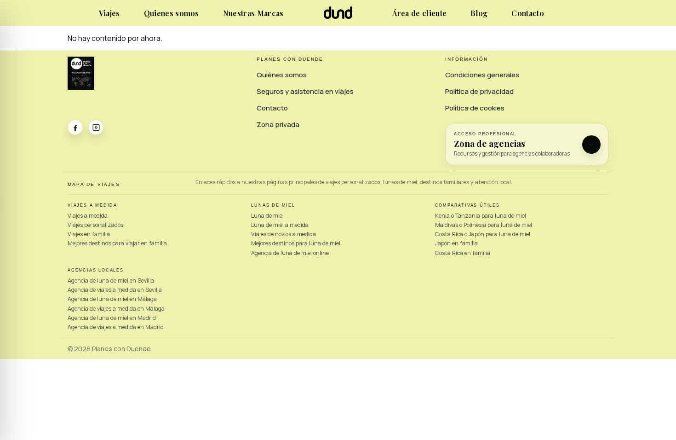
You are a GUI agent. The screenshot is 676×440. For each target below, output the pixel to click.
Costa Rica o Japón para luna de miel (482, 234)
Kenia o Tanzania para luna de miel (480, 216)
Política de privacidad (479, 91)
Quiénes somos (282, 75)
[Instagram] (95, 127)
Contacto (527, 13)
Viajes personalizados (95, 225)
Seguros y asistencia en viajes (305, 91)
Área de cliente (419, 13)
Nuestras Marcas (253, 13)
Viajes (109, 13)
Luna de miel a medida (280, 225)
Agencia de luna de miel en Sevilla (111, 280)
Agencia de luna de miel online (290, 253)
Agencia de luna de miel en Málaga (112, 299)
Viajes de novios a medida (283, 234)
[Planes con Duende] (338, 17)
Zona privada (278, 124)
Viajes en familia (89, 234)
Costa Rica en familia (462, 253)
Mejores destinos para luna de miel (295, 243)
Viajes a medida (88, 216)
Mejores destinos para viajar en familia (117, 243)
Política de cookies (474, 108)
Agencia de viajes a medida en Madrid (116, 327)
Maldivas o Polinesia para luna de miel (483, 225)
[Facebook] (75, 127)
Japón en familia (456, 243)
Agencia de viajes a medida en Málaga (116, 309)
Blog (478, 13)
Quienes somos (171, 13)
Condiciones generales (482, 75)
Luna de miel (267, 216)
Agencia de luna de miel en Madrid (112, 318)
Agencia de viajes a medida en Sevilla (115, 290)
